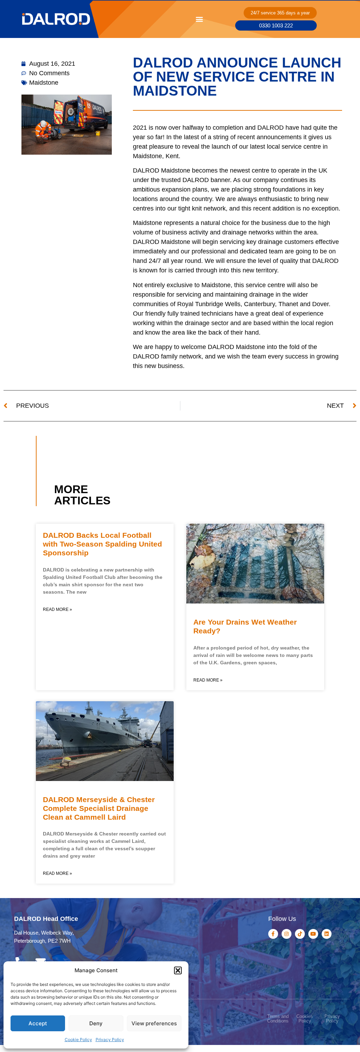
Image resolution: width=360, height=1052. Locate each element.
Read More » (57, 609)
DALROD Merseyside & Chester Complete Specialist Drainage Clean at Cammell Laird (99, 808)
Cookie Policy (78, 1039)
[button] (177, 970)
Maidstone (43, 82)
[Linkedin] (327, 934)
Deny (96, 1023)
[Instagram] (286, 934)
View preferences (154, 1023)
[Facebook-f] (273, 934)
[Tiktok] (300, 934)
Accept (37, 1023)
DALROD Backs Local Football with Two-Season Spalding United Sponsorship (102, 544)
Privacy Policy (110, 1039)
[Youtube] (313, 934)
